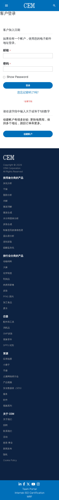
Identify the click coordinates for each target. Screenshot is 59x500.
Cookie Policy (10, 460)
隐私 (5, 454)
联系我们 (7, 431)
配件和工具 (8, 321)
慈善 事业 (8, 442)
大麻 (5, 267)
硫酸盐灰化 (8, 247)
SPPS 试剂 (8, 345)
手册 (5, 370)
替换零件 (7, 339)
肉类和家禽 (8, 284)
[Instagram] (38, 484)
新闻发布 (7, 448)
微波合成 (7, 212)
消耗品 (6, 327)
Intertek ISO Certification (29, 492)
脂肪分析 (7, 195)
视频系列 (7, 405)
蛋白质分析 (8, 235)
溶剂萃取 (7, 241)
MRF (29, 496)
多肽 (5, 290)
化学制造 (7, 273)
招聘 (5, 425)
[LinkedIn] (20, 484)
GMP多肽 (7, 333)
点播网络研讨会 (11, 376)
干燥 (5, 189)
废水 (5, 308)
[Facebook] (24, 484)
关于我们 (7, 419)
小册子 (6, 364)
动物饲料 (7, 261)
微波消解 (7, 206)
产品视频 (7, 382)
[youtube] (33, 484)
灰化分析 (7, 183)
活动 (5, 436)
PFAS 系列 (8, 296)
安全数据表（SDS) (12, 388)
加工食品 (7, 302)
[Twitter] (29, 484)
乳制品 (6, 279)
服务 (5, 394)
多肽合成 (7, 224)
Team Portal (29, 489)
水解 (5, 200)
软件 (5, 399)
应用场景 (7, 358)
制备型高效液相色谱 (13, 230)
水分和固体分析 (11, 218)
